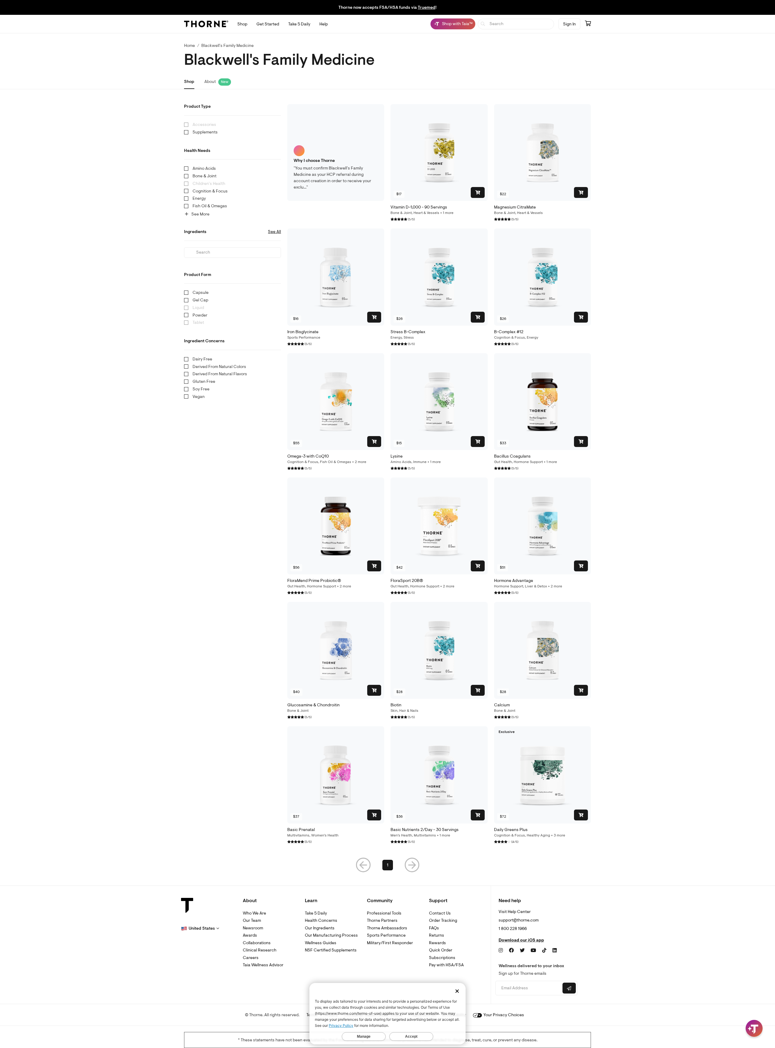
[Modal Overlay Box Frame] (62, 983)
